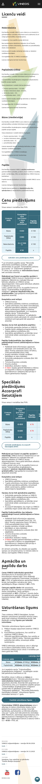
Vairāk (3, 746)
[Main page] (21, 4)
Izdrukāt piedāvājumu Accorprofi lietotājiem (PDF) (17, 446)
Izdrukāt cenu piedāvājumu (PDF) (21, 258)
